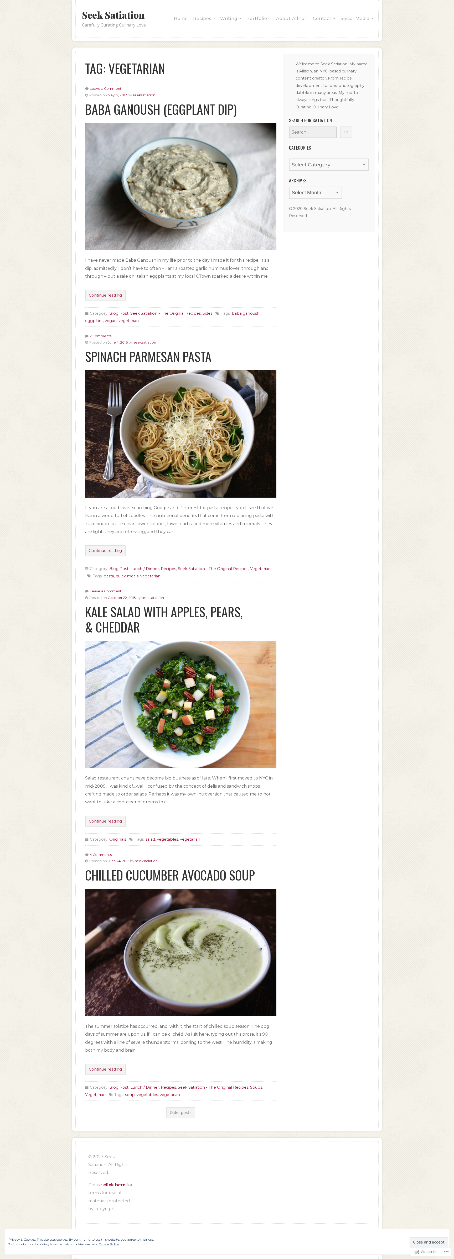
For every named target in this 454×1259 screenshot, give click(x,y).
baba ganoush (246, 313)
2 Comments (100, 336)
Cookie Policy (109, 1244)
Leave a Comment (105, 89)
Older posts (181, 1112)
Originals (117, 839)
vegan (111, 320)
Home (181, 18)
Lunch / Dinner (144, 568)
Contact (322, 18)
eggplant (94, 320)
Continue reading (103, 297)
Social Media (354, 18)
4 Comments (101, 855)
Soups (256, 1087)
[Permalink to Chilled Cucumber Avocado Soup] (180, 952)
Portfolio (256, 18)
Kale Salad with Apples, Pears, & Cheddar (164, 619)
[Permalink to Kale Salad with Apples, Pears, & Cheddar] (180, 704)
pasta (109, 576)
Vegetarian (260, 568)
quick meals (127, 576)
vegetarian (128, 320)
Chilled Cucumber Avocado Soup (170, 875)
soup (130, 1094)
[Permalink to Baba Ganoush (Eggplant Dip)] (180, 186)
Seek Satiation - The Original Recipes (165, 313)
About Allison (292, 18)
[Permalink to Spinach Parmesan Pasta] (180, 434)
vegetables (167, 839)
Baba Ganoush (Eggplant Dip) (161, 109)
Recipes (202, 18)
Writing (229, 18)
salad (150, 839)
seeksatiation (144, 95)
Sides (207, 313)
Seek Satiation (113, 15)
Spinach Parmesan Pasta (148, 356)
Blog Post (118, 313)
